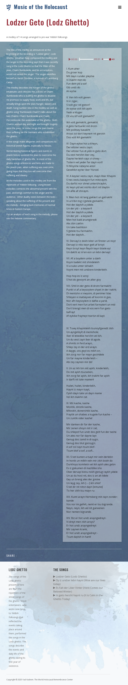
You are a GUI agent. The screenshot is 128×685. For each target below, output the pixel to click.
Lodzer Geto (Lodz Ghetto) (71, 576)
